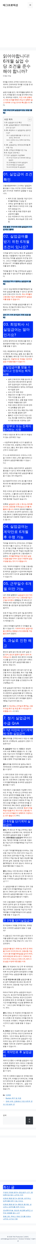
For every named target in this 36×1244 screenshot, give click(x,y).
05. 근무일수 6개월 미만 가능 (16, 150)
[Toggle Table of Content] (28, 119)
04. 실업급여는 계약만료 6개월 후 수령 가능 (18, 146)
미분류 (8, 1095)
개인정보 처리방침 (24, 1239)
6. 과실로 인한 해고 (13, 153)
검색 (4, 1115)
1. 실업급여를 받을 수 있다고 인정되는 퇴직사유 (19, 136)
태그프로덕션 (10, 5)
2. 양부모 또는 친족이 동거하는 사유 (19, 141)
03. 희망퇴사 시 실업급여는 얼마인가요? (18, 131)
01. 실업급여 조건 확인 (14, 122)
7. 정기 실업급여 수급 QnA (15, 155)
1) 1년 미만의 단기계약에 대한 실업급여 (20, 159)
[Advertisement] (18, 29)
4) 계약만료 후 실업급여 (17, 167)
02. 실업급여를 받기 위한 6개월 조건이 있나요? (18, 126)
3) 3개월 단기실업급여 (16, 165)
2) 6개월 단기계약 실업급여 (18, 162)
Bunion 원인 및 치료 (13, 1098)
